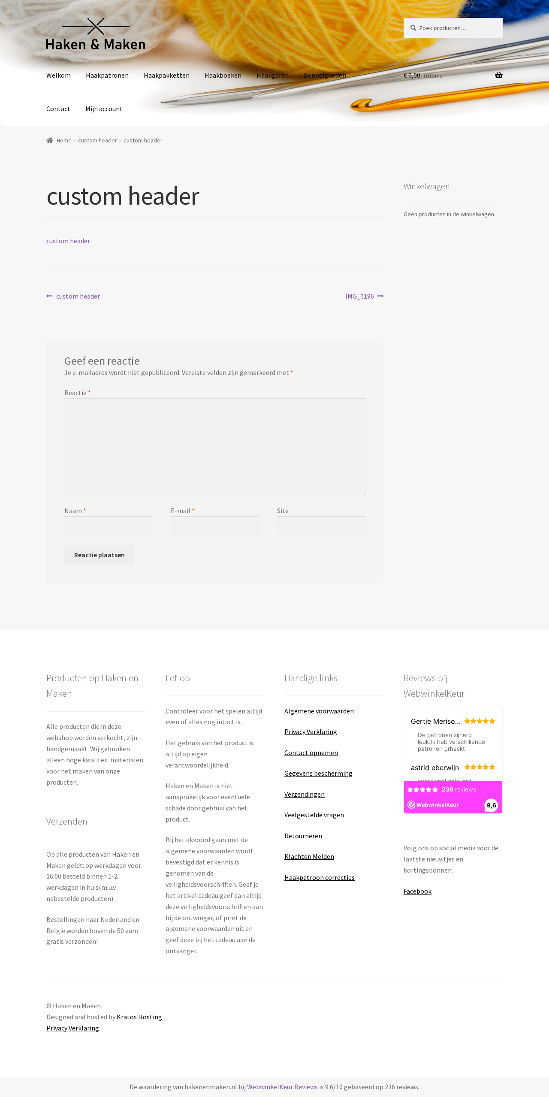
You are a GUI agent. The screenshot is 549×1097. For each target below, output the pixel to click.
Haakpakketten (167, 75)
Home (64, 140)
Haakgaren (272, 75)
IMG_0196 (359, 296)
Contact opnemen (311, 752)
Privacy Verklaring (310, 731)
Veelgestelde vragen (314, 814)
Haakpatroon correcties (319, 877)
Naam (75, 510)
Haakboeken (223, 75)
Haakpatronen (107, 75)
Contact (58, 108)
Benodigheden (325, 75)
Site (283, 510)
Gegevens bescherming (318, 773)
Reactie (77, 392)
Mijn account (104, 108)
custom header (97, 140)
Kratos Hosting (139, 1016)
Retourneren (303, 835)
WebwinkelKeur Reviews (282, 1086)
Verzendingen (304, 794)
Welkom (58, 75)
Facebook (417, 891)
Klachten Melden (309, 856)
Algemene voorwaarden (319, 711)
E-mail (183, 510)
